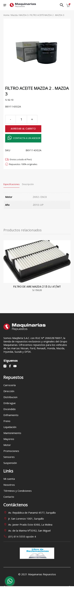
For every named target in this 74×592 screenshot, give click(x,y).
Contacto (8, 496)
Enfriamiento (10, 415)
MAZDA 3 (23, 15)
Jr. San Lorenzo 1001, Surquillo (26, 518)
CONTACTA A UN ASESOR (26, 138)
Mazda (14, 15)
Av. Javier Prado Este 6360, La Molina (30, 524)
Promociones (11, 451)
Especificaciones (11, 184)
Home (6, 15)
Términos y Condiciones (17, 490)
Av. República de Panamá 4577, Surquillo (32, 512)
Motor (7, 445)
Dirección (8, 391)
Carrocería (9, 385)
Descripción (28, 184)
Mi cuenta (9, 478)
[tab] (11, 184)
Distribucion (10, 397)
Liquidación (9, 427)
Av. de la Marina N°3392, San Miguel (29, 530)
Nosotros (9, 484)
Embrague (9, 403)
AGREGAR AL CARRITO (23, 128)
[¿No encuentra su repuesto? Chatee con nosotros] (9, 582)
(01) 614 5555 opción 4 (22, 536)
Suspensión (10, 463)
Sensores (9, 457)
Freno (6, 421)
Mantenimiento (12, 433)
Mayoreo (8, 439)
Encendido (9, 409)
